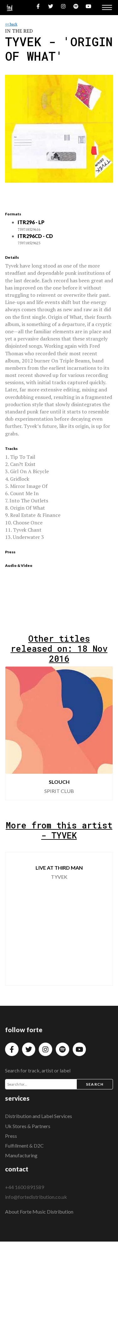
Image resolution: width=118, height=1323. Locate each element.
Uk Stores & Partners (27, 1126)
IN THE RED (19, 30)
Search (95, 1084)
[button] (102, 733)
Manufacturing (21, 1155)
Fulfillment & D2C (24, 1146)
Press (11, 1136)
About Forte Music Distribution (39, 1212)
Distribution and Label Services (38, 1116)
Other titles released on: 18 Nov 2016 (59, 648)
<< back (11, 24)
